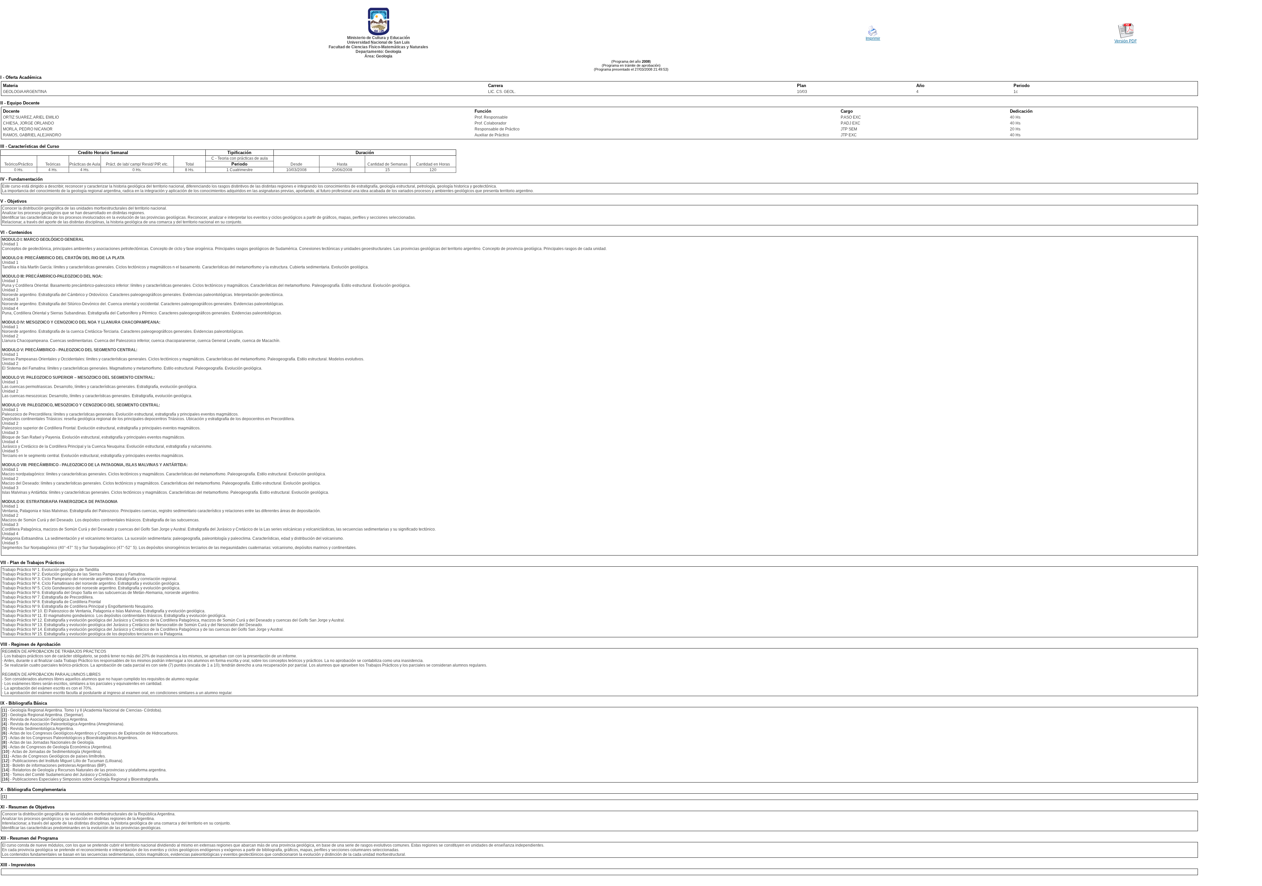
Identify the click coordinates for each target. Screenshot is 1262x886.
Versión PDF (1125, 41)
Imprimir (873, 38)
